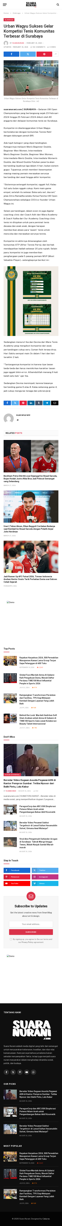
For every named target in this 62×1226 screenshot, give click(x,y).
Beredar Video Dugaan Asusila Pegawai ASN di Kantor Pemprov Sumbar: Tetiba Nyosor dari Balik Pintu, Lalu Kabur (30, 783)
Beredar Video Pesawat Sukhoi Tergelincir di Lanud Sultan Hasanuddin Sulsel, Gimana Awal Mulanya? (38, 825)
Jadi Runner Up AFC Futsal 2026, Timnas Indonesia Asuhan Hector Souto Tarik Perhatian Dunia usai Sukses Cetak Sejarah (30, 579)
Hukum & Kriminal (12, 774)
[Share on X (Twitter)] (28, 54)
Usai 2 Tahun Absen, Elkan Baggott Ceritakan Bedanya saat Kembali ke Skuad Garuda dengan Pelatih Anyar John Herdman (29, 529)
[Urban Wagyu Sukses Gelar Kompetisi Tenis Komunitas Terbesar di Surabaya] (31, 78)
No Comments (39, 47)
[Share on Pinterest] (44, 54)
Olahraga (9, 20)
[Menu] (5, 4)
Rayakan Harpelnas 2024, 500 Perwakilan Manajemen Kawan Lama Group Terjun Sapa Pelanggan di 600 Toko (38, 660)
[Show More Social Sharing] (55, 54)
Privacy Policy (27, 942)
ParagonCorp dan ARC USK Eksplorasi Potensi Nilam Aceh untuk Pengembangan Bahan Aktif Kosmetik (37, 809)
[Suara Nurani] (31, 4)
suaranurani (18, 43)
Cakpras (46, 1219)
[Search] (57, 4)
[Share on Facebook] (11, 54)
